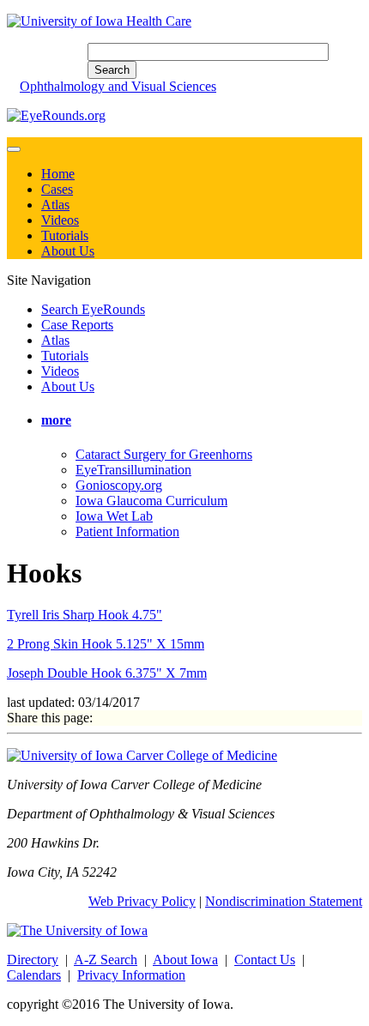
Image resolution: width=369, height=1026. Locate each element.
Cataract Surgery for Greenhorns (164, 454)
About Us (67, 251)
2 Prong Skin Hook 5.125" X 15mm (105, 644)
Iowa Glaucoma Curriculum (151, 500)
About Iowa (185, 959)
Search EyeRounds (93, 309)
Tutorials (64, 235)
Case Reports (77, 324)
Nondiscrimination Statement (283, 901)
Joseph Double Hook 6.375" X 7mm (107, 673)
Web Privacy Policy (142, 901)
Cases (57, 189)
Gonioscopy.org (119, 485)
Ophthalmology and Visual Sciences (118, 86)
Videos (60, 220)
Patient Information (127, 531)
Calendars (34, 975)
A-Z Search (105, 959)
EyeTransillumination (133, 469)
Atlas (55, 204)
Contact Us (264, 959)
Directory (32, 959)
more (56, 420)
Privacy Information (131, 975)
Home (58, 173)
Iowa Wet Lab (114, 516)
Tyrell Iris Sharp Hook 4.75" (84, 614)
